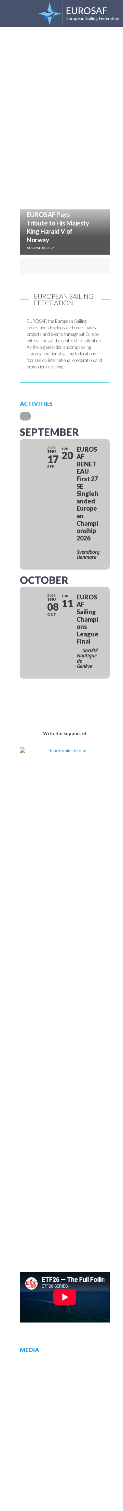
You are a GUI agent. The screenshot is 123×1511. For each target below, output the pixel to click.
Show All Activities (65, 705)
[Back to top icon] (108, 1496)
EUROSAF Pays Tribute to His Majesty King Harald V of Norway (58, 227)
